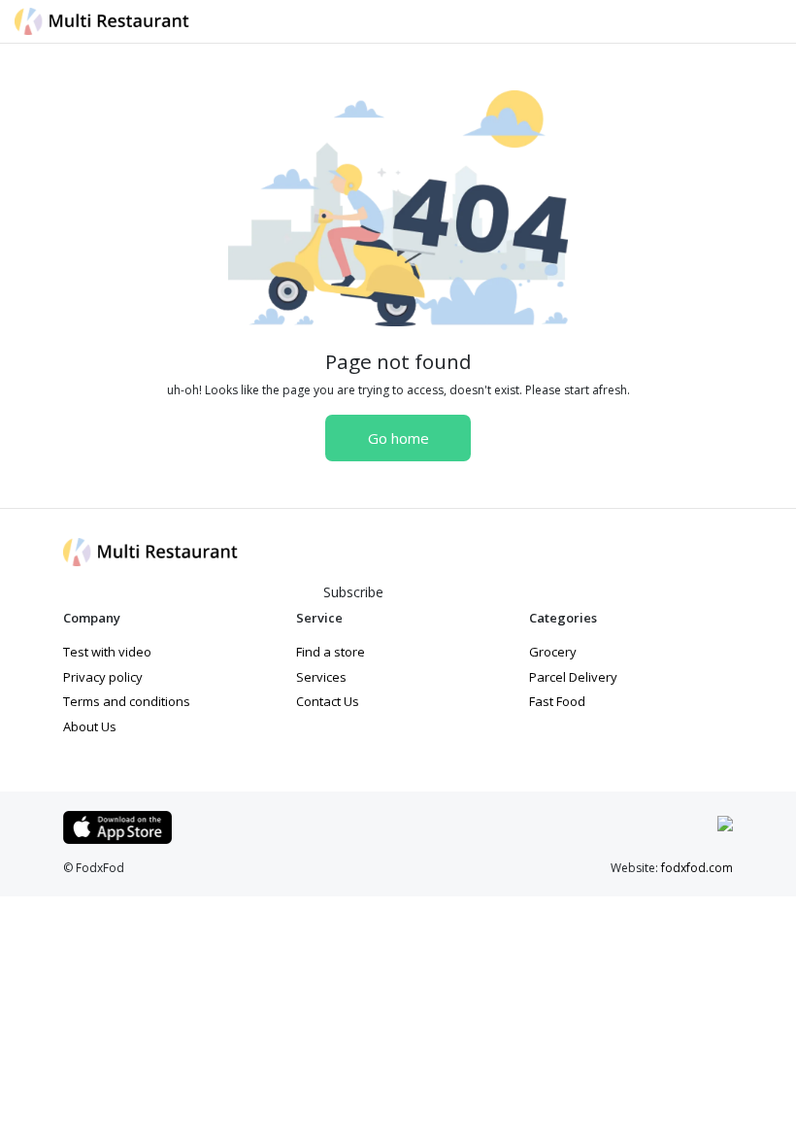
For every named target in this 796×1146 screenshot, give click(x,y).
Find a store (330, 651)
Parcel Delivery (573, 677)
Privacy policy (103, 677)
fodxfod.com (697, 868)
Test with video (107, 651)
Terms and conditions (126, 701)
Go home (398, 438)
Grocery (553, 651)
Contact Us (327, 701)
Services (321, 677)
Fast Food (557, 701)
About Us (89, 726)
